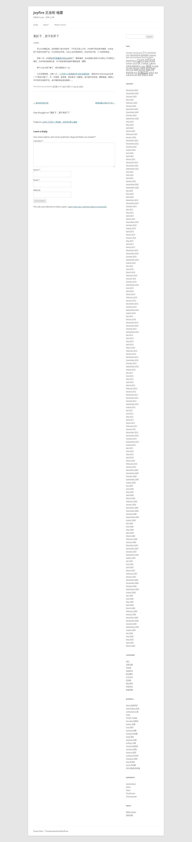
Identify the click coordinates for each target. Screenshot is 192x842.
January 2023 (131, 137)
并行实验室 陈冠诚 (133, 768)
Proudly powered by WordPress (56, 831)
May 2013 (129, 341)
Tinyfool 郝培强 (132, 746)
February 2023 (131, 134)
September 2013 (132, 332)
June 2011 (129, 413)
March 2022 (130, 159)
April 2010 (130, 457)
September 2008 (132, 517)
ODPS (141, 60)
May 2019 (129, 212)
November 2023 (132, 112)
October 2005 (131, 624)
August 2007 (131, 558)
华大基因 (155, 66)
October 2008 (131, 514)
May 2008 (129, 529)
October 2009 (131, 476)
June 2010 (129, 451)
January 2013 (131, 354)
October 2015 (131, 281)
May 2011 (129, 416)
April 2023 (130, 128)
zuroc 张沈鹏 (131, 765)
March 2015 (130, 294)
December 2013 (132, 322)
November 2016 (132, 253)
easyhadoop (131, 784)
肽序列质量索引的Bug (59, 58)
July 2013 (129, 335)
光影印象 (129, 664)
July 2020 (129, 190)
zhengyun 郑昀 (132, 759)
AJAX (134, 53)
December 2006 (132, 580)
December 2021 (132, 162)
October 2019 (131, 206)
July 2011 (129, 410)
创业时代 (129, 671)
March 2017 (130, 247)
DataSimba (151, 52)
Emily (128, 715)
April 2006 (130, 605)
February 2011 (131, 426)
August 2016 (131, 263)
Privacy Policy (60, 25)
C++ (144, 52)
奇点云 (148, 68)
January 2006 (131, 614)
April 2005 (130, 642)
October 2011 (131, 401)
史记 (127, 68)
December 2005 (132, 617)
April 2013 (130, 344)
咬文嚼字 (129, 674)
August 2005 (131, 630)
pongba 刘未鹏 (132, 733)
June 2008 (129, 526)
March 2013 (130, 347)
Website (36, 190)
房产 (69, 86)
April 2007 (130, 567)
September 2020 (132, 187)
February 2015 (131, 297)
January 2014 (131, 319)
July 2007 (129, 561)
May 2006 (129, 602)
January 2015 (131, 300)
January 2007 (131, 576)
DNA (127, 55)
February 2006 (131, 611)
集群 (151, 74)
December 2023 (132, 109)
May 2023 (129, 124)
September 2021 (132, 168)
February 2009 (131, 501)
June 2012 (129, 376)
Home (35, 25)
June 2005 (129, 636)
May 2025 (129, 99)
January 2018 (131, 237)
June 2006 (129, 598)
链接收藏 (129, 689)
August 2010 (131, 445)
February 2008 (131, 539)
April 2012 (130, 382)
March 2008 (130, 536)
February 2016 (131, 275)
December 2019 (132, 200)
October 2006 (131, 586)
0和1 (128, 661)
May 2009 (129, 492)
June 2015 (129, 288)
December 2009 (132, 470)
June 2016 (129, 269)
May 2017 (129, 241)
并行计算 (129, 70)
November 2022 (132, 143)
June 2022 (129, 153)
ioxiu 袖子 (130, 727)
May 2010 (129, 454)
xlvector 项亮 (131, 752)
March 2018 (130, 234)
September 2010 (132, 441)
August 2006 (131, 592)
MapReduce (131, 60)
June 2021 (129, 172)
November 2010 (132, 435)
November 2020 (132, 184)
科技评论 (129, 686)
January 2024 (131, 106)
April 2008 (130, 533)
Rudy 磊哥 (130, 737)
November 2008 (132, 511)
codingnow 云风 (132, 711)
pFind (150, 60)
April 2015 (130, 291)
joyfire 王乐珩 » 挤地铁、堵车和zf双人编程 (59, 122)
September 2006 (132, 589)
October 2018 (131, 225)
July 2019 (129, 209)
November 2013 (132, 325)
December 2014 (132, 303)
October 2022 (131, 146)
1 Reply (36, 42)
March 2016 (130, 272)
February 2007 (131, 573)
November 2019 (132, 203)
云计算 (136, 63)
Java (127, 57)
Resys (128, 790)
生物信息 (143, 72)
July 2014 (129, 316)
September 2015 (132, 285)
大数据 (142, 68)
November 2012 (132, 360)
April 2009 (130, 495)
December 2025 (132, 90)
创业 (149, 66)
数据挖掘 (129, 72)
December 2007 (132, 545)
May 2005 (129, 639)
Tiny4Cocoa (130, 793)
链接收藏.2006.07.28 (105, 103)
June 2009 (129, 489)
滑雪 (135, 73)
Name (36, 170)
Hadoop (152, 55)
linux (151, 57)
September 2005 (132, 627)
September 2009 (132, 479)
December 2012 (132, 357)
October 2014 (131, 307)
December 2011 (132, 394)
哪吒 (130, 68)
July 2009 (129, 485)
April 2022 (130, 156)
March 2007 (130, 570)
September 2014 (132, 310)
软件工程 (133, 75)
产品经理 (144, 63)
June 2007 (129, 564)
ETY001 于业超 (131, 718)
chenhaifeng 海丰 (132, 708)
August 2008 (131, 520)
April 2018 (130, 231)
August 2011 (131, 407)
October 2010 (131, 438)
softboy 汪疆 (131, 743)
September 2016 (132, 259)
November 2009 (132, 473)
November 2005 (132, 620)
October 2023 (131, 115)
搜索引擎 (150, 69)
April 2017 (130, 244)
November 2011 (132, 398)
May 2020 (129, 194)
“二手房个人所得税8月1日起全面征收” (74, 74)
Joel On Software (135, 57)
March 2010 (130, 460)
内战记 (143, 66)
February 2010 (131, 463)
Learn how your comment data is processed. (87, 206)
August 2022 (131, 150)
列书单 (128, 667)
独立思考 (129, 683)
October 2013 (131, 328)
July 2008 (129, 523)
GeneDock (135, 54)
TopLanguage (131, 796)
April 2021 (130, 178)
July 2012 (129, 372)
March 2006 (130, 608)
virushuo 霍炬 (131, 749)
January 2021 (131, 181)
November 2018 (132, 222)
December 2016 (132, 250)
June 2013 (129, 338)
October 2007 (131, 551)
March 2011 (130, 423)
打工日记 (129, 677)
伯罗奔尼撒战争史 (133, 66)
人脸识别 (152, 63)
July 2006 (129, 595)
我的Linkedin (131, 812)
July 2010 (129, 448)
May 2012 (129, 379)
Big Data (139, 53)
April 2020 (130, 197)
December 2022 (132, 140)
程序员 (151, 73)
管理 (156, 73)
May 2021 (129, 175)
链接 (139, 75)
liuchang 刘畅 (131, 730)
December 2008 (132, 507)
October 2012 (131, 363)
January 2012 (131, 391)
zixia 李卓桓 (130, 762)
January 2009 (131, 504)
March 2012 (130, 385)
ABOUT (46, 25)
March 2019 (130, 219)
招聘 (136, 69)
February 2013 (131, 350)
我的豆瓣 (129, 815)
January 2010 (131, 467)
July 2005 (129, 633)
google (145, 55)
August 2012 (131, 369)
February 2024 (131, 102)
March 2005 (130, 646)
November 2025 (132, 93)
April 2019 (130, 215)
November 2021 (132, 165)
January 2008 (131, 542)
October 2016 (131, 256)
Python (129, 63)
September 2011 (132, 404)
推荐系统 (142, 70)
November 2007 (132, 548)
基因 (137, 68)
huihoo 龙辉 (130, 724)
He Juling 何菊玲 (132, 721)
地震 (134, 68)
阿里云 (145, 74)
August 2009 (131, 482)
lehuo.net (145, 57)
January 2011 (131, 429)
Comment (38, 141)
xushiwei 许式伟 (132, 755)
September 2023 (132, 118)
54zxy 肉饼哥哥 (132, 705)
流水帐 (55, 86)
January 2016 (131, 278)
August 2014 (131, 313)
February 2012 (131, 388)
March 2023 (130, 131)
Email (36, 180)
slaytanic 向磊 (131, 740)
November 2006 (132, 583)
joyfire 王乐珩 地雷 (48, 12)
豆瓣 (127, 75)
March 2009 (130, 498)
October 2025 (131, 96)
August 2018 (131, 228)
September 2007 (132, 554)
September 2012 (132, 366)
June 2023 (129, 121)
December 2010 (132, 432)
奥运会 (153, 68)
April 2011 (130, 420)
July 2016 (129, 266)
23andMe (129, 53)
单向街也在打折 (40, 103)
